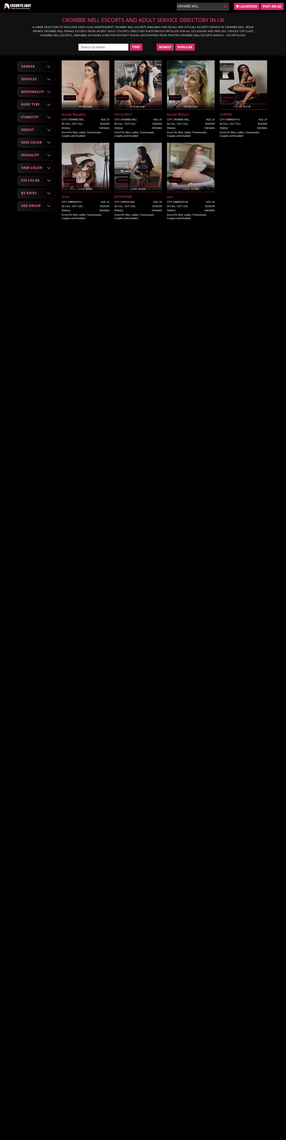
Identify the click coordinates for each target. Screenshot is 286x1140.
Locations (248, 6)
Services (29, 79)
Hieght (27, 130)
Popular (185, 47)
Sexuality (30, 155)
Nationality (32, 92)
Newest (165, 47)
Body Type (30, 104)
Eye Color (30, 180)
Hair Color (31, 168)
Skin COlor (31, 142)
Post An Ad (272, 6)
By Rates (29, 193)
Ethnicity (30, 117)
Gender (28, 66)
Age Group (31, 206)
